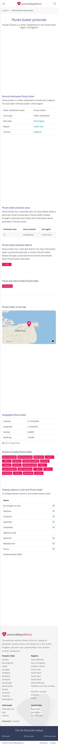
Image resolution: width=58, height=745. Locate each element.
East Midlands (37, 659)
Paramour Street (29, 465)
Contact (5, 715)
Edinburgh (7, 683)
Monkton (17, 461)
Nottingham (7, 699)
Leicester (6, 692)
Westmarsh (38, 457)
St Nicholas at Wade (30, 461)
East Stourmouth (9, 457)
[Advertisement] (29, 61)
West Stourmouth (25, 457)
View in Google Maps (12, 443)
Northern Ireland (38, 691)
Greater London (38, 666)
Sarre (49, 457)
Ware (7, 461)
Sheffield (6, 673)
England (37, 132)
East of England (38, 663)
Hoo (38, 469)
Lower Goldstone (9, 469)
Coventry (6, 696)
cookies (53, 743)
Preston (17, 465)
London (5, 659)
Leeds (4, 666)
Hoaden (7, 465)
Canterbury (7, 286)
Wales (33, 698)
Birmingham (7, 663)
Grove (17, 473)
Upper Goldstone (25, 469)
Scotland (35, 695)
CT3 (6, 264)
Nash (42, 465)
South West (36, 679)
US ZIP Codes (37, 715)
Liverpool (6, 679)
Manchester (7, 686)
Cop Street (7, 473)
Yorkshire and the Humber (43, 686)
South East (38, 126)
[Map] (29, 327)
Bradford (6, 676)
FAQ (4, 712)
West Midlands (38, 683)
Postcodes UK (8, 709)
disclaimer (44, 743)
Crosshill (15, 721)
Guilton (38, 473)
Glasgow (6, 669)
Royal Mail (35, 709)
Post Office (36, 712)
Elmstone (44, 461)
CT (4, 234)
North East (36, 669)
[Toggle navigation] (3, 4)
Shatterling (28, 473)
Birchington (39, 121)
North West (36, 673)
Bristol (5, 689)
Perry (48, 469)
